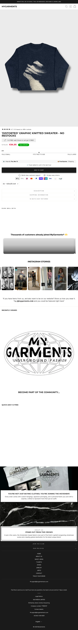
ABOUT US (39, 556)
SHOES (39, 565)
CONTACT (39, 573)
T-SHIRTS (39, 562)
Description (39, 191)
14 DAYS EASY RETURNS (39, 199)
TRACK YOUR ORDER (39, 576)
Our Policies (38, 548)
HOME (39, 553)
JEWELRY (39, 567)
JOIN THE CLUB (38, 544)
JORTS (39, 570)
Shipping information (39, 195)
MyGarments (9, 6)
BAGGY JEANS (39, 559)
